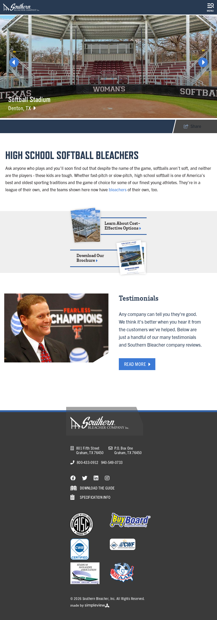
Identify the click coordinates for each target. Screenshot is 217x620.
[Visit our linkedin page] (96, 477)
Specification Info (95, 497)
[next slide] (203, 62)
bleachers (117, 189)
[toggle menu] (210, 7)
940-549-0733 (112, 462)
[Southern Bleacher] (21, 7)
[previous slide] (14, 62)
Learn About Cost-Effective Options (123, 226)
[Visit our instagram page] (107, 477)
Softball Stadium (29, 99)
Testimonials (139, 297)
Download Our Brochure (90, 258)
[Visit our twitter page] (84, 477)
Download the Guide (97, 487)
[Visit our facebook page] (73, 477)
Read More (135, 364)
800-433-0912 (87, 462)
